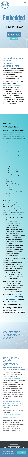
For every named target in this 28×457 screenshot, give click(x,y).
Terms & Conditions (14, 446)
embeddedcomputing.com (10, 262)
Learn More (14, 38)
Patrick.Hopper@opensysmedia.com (14, 312)
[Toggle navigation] (25, 2)
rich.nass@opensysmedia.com (11, 414)
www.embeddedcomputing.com (12, 85)
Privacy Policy (14, 444)
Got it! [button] (21, 452)
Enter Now (14, 34)
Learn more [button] (4, 455)
